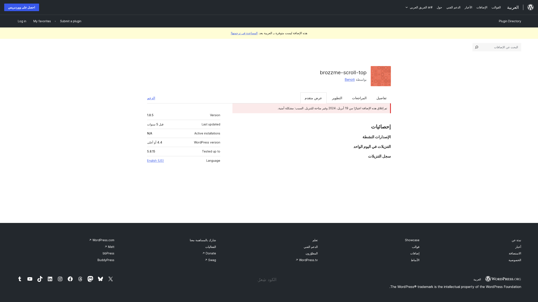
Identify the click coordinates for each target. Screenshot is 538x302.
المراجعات (359, 98)
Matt (109, 247)
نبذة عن (516, 240)
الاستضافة (515, 253)
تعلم (315, 240)
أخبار (518, 247)
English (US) (155, 160)
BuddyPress (106, 260)
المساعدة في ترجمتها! (244, 33)
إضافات (414, 253)
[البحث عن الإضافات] (476, 47)
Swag (210, 260)
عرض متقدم (313, 98)
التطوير (337, 98)
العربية (477, 279)
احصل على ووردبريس (21, 7)
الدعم (151, 98)
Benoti (350, 79)
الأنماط (415, 260)
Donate (209, 253)
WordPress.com (101, 240)
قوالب (415, 247)
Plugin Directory (510, 21)
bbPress (108, 253)
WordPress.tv (306, 260)
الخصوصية (515, 260)
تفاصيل (381, 98)
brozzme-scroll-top (343, 72)
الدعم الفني (311, 247)
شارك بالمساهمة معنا (203, 240)
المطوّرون (312, 253)
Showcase (412, 240)
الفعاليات (210, 247)
